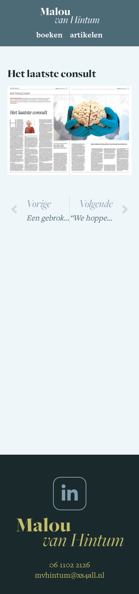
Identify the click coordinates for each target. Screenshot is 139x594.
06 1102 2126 (69, 564)
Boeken (49, 34)
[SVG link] (69, 15)
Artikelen (86, 34)
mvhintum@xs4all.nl (70, 575)
